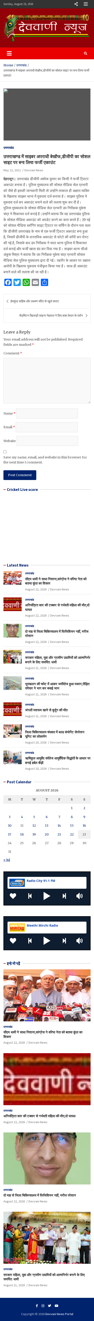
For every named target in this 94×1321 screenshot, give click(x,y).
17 (9, 834)
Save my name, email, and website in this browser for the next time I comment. (45, 459)
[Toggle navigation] (9, 53)
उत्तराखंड (8, 148)
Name (9, 413)
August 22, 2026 (36, 589)
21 (59, 834)
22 (72, 834)
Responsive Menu (76, 4)
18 (22, 834)
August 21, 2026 (36, 668)
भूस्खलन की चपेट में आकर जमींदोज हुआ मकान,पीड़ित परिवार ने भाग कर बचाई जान (57, 686)
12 (34, 825)
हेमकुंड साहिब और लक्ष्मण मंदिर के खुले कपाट (34, 301)
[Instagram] (43, 1305)
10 (9, 825)
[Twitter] (49, 1305)
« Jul (6, 860)
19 (34, 834)
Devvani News (33, 170)
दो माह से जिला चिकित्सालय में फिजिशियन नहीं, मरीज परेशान (39, 1195)
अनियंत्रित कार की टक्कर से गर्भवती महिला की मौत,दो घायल (39, 1116)
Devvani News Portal (59, 1314)
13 (46, 825)
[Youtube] (56, 1305)
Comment (12, 353)
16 (84, 825)
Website (9, 441)
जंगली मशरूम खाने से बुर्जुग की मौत (46, 710)
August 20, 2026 (36, 742)
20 (47, 834)
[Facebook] (37, 1305)
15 (72, 825)
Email (9, 427)
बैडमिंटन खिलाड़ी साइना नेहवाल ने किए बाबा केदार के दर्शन (51, 315)
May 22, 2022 (12, 170)
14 (59, 825)
